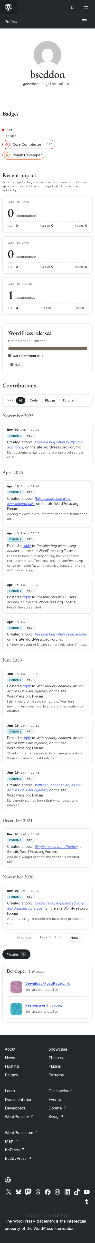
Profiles (11, 21)
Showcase (57, 1049)
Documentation (18, 1099)
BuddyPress (18, 1158)
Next (74, 937)
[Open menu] (87, 7)
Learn (10, 1090)
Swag (55, 1116)
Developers (15, 1108)
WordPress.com (21, 1132)
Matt (12, 1141)
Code (34, 400)
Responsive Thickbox (43, 1005)
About (10, 1049)
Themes (55, 1057)
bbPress (15, 1149)
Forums (68, 400)
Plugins (50, 400)
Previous (24, 937)
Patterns (56, 1075)
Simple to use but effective (56, 846)
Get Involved (60, 1090)
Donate (57, 1108)
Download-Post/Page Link (47, 983)
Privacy (11, 1075)
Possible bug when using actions (60, 634)
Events (54, 1099)
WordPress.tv (19, 1116)
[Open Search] (72, 7)
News (10, 1057)
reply (27, 546)
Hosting (12, 1066)
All (20, 400)
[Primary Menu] (84, 21)
